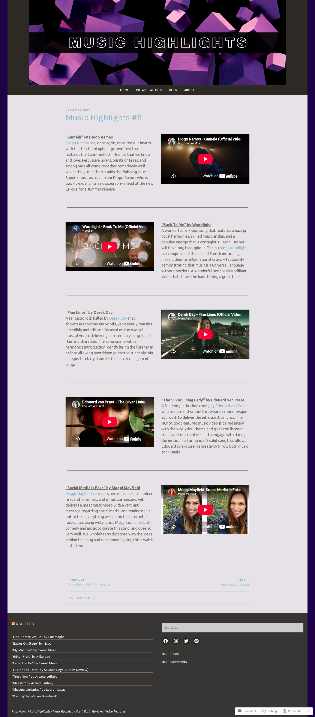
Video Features (115, 711)
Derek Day (118, 318)
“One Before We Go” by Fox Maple (38, 637)
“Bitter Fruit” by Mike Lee (31, 656)
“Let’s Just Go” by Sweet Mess (34, 663)
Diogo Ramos (77, 143)
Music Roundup (62, 711)
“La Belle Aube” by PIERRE (88, 582)
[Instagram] (176, 641)
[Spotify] (196, 641)
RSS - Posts (170, 654)
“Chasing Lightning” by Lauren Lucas (38, 689)
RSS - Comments (174, 661)
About (189, 89)
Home (124, 89)
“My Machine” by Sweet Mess (34, 650)
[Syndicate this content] (13, 624)
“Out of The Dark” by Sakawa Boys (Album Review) (50, 670)
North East (82, 711)
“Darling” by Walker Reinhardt (34, 696)
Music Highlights (39, 711)
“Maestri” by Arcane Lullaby (32, 683)
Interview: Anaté (234, 582)
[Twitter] (186, 641)
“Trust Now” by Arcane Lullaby (34, 676)
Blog (173, 89)
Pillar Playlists (149, 89)
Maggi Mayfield (79, 493)
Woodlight (238, 248)
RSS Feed (25, 624)
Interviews (19, 711)
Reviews (97, 711)
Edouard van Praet (231, 406)
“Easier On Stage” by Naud (31, 643)
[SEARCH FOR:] (232, 627)
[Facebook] (166, 641)
